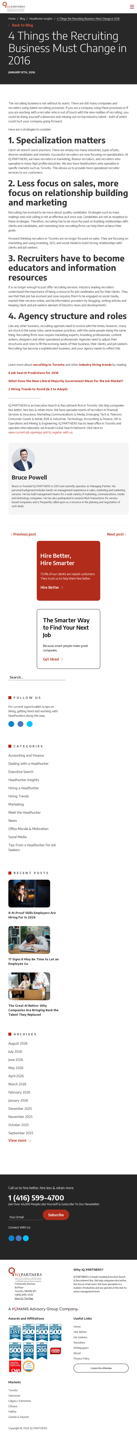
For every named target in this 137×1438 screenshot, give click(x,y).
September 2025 (20, 1133)
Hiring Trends (18, 796)
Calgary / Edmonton (19, 1401)
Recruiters (79, 1342)
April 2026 (16, 1076)
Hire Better (80, 1332)
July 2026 (15, 1051)
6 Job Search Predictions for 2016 (33, 373)
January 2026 (18, 1100)
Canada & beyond (18, 1417)
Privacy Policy (81, 1358)
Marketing (16, 804)
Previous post (24, 534)
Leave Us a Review (101, 1368)
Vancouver (14, 1395)
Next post (115, 534)
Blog (22, 18)
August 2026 (17, 1043)
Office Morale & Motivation (28, 828)
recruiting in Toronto (49, 364)
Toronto (13, 1390)
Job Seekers (80, 1337)
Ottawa (12, 1406)
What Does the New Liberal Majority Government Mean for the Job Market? (65, 381)
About (77, 1353)
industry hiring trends (95, 364)
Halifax (12, 1411)
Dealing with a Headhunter (28, 763)
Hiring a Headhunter (23, 788)
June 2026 (15, 1059)
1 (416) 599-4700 (36, 1197)
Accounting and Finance (26, 755)
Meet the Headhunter (24, 812)
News (12, 820)
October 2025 (18, 1125)
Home (12, 18)
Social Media (17, 837)
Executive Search (20, 771)
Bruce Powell (29, 477)
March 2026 (17, 1084)
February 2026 (19, 1092)
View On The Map (24, 1298)
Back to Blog (22, 25)
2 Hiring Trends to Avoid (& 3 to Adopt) (37, 389)
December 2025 (20, 1108)
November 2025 (20, 1116)
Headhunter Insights (41, 18)
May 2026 (15, 1068)
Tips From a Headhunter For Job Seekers (32, 847)
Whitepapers (81, 1348)
